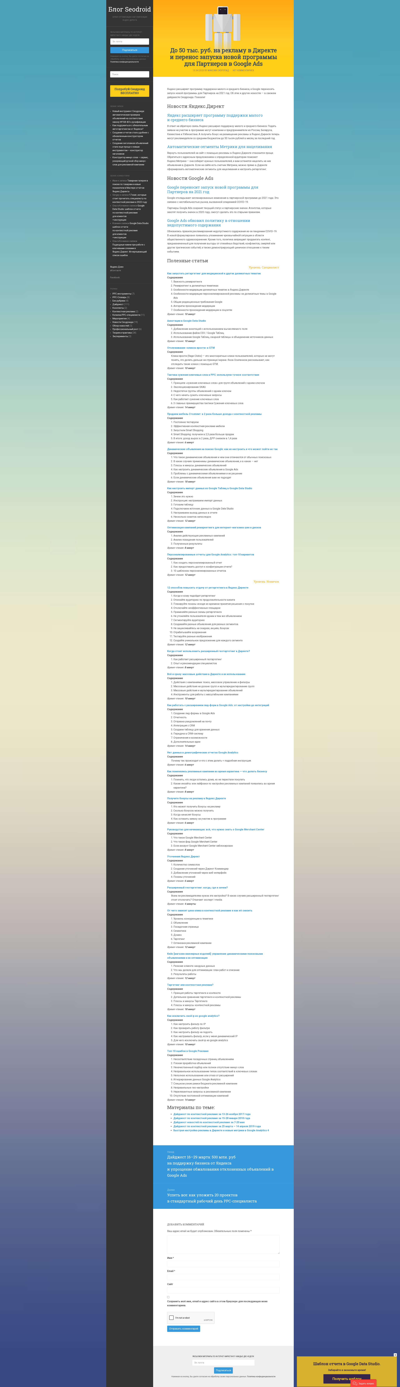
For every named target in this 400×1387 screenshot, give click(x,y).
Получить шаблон (346, 1379)
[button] (363, 1383)
